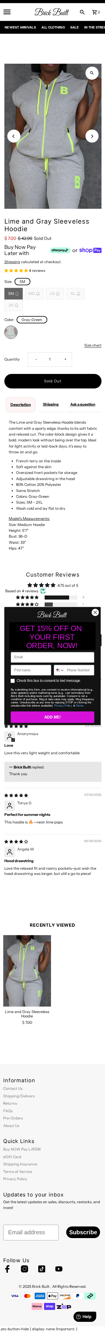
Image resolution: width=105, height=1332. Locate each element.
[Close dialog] (95, 612)
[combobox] (59, 670)
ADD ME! (52, 717)
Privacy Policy (63, 705)
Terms (79, 705)
